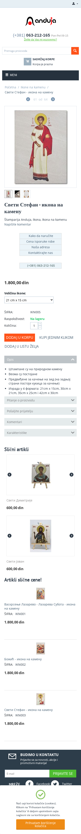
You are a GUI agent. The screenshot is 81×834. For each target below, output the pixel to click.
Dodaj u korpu (19, 337)
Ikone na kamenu (33, 87)
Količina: (10, 325)
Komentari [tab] (14, 422)
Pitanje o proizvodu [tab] (21, 400)
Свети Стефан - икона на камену (28, 710)
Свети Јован (15, 561)
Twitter (66, 784)
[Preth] (28, 100)
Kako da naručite (40, 236)
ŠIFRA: (8, 312)
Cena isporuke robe (40, 241)
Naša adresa (41, 247)
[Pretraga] (75, 51)
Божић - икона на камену (23, 659)
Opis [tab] (10, 359)
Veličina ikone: (15, 293)
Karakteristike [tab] (17, 433)
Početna (10, 87)
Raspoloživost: (14, 319)
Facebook (43, 784)
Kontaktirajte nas (40, 253)
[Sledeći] (53, 100)
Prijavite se (63, 773)
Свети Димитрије (19, 500)
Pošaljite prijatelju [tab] (20, 411)
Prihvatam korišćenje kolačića (40, 824)
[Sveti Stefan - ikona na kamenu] (40, 147)
